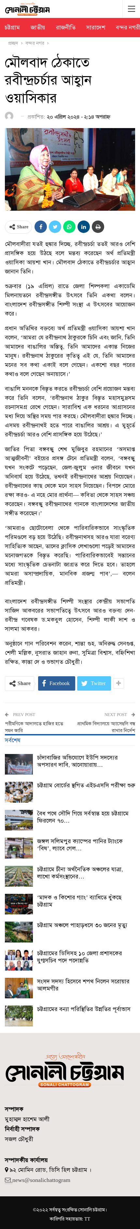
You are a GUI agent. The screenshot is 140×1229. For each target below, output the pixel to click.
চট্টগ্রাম (12, 27)
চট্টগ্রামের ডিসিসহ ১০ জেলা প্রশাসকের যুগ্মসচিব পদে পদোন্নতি (79, 957)
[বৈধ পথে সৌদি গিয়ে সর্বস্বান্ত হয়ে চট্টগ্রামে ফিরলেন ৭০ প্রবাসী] (19, 820)
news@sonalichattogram (41, 1180)
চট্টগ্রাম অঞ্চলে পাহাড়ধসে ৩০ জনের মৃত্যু (82, 925)
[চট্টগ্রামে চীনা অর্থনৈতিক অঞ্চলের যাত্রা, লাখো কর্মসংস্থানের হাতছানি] (19, 876)
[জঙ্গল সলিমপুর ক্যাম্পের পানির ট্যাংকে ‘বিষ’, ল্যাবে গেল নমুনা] (19, 848)
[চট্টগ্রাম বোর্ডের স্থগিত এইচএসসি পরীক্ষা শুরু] (19, 792)
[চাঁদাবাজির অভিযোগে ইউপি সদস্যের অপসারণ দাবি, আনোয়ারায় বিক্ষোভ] (19, 764)
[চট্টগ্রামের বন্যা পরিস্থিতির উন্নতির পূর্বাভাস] (19, 1016)
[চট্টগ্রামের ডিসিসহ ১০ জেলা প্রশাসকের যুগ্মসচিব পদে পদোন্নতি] (19, 960)
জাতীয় (38, 27)
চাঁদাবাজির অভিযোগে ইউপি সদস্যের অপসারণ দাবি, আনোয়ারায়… (77, 761)
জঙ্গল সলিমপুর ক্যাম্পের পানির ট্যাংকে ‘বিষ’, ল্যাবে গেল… (80, 845)
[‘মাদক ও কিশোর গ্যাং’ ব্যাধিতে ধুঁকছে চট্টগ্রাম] (19, 904)
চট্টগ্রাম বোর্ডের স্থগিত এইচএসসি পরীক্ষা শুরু (86, 785)
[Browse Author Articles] (10, 116)
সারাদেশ (95, 27)
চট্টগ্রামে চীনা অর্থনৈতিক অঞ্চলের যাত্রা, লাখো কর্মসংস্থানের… (80, 873)
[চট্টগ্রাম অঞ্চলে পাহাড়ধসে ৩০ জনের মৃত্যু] (19, 932)
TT (87, 1219)
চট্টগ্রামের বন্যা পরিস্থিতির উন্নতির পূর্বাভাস (84, 1009)
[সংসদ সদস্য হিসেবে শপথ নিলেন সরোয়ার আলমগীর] (19, 988)
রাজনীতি (66, 27)
